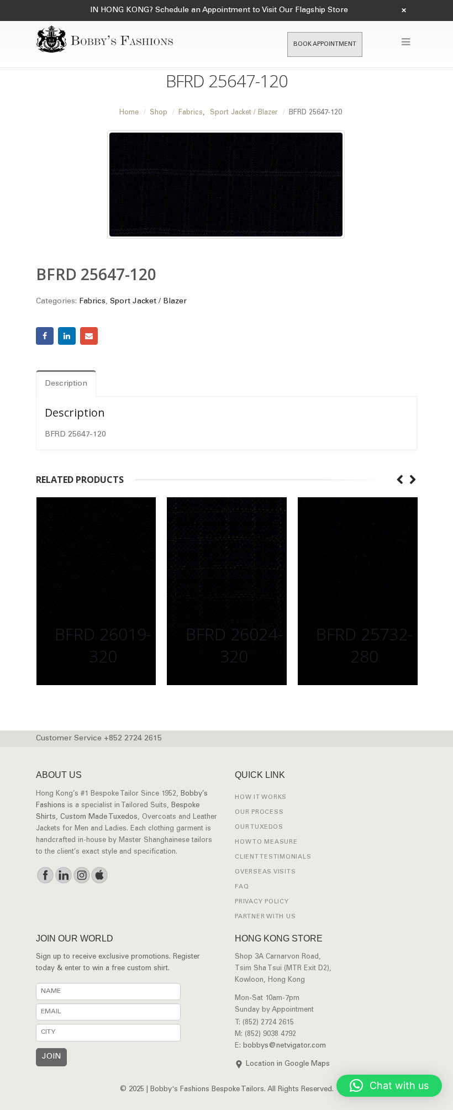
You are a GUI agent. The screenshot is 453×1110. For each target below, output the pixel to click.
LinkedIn (67, 336)
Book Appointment (324, 44)
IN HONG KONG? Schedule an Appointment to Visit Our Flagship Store (219, 10)
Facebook (45, 336)
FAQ (242, 887)
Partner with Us (265, 917)
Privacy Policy (262, 902)
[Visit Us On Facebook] (45, 875)
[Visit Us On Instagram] (81, 875)
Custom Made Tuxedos (99, 817)
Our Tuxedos (259, 827)
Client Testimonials (273, 857)
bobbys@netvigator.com (284, 1046)
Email (89, 336)
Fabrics (92, 302)
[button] (389, 1086)
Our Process (259, 812)
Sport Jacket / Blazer (148, 302)
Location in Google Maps (288, 1064)
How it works (261, 798)
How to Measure (266, 842)
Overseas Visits (265, 872)
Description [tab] (66, 384)
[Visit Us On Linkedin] (63, 875)
